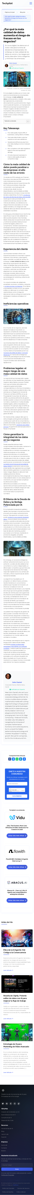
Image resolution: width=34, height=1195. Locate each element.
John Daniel (13, 63)
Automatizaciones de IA (8, 1115)
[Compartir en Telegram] (20, 759)
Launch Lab (4, 1134)
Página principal (10, 12)
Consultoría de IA (6, 1117)
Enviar (17, 1169)
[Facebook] (10, 1103)
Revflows (15, 1185)
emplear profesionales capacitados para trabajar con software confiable (15, 646)
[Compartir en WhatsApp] (17, 759)
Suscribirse (17, 796)
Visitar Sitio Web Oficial (16, 835)
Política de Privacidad (7, 1175)
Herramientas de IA (7, 1128)
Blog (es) (22, 12)
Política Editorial (21, 1192)
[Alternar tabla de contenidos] (27, 121)
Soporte (3, 1137)
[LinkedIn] (6, 1103)
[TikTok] (18, 1103)
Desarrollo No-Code (7, 1120)
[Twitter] (2, 1103)
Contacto (4, 1148)
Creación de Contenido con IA (10, 1112)
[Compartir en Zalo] (24, 759)
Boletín (3, 1151)
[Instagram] (14, 1103)
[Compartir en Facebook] (9, 759)
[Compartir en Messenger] (13, 759)
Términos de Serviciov (23, 1188)
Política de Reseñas (7, 1192)
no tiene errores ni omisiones (13, 286)
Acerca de (4, 1145)
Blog (2, 1131)
